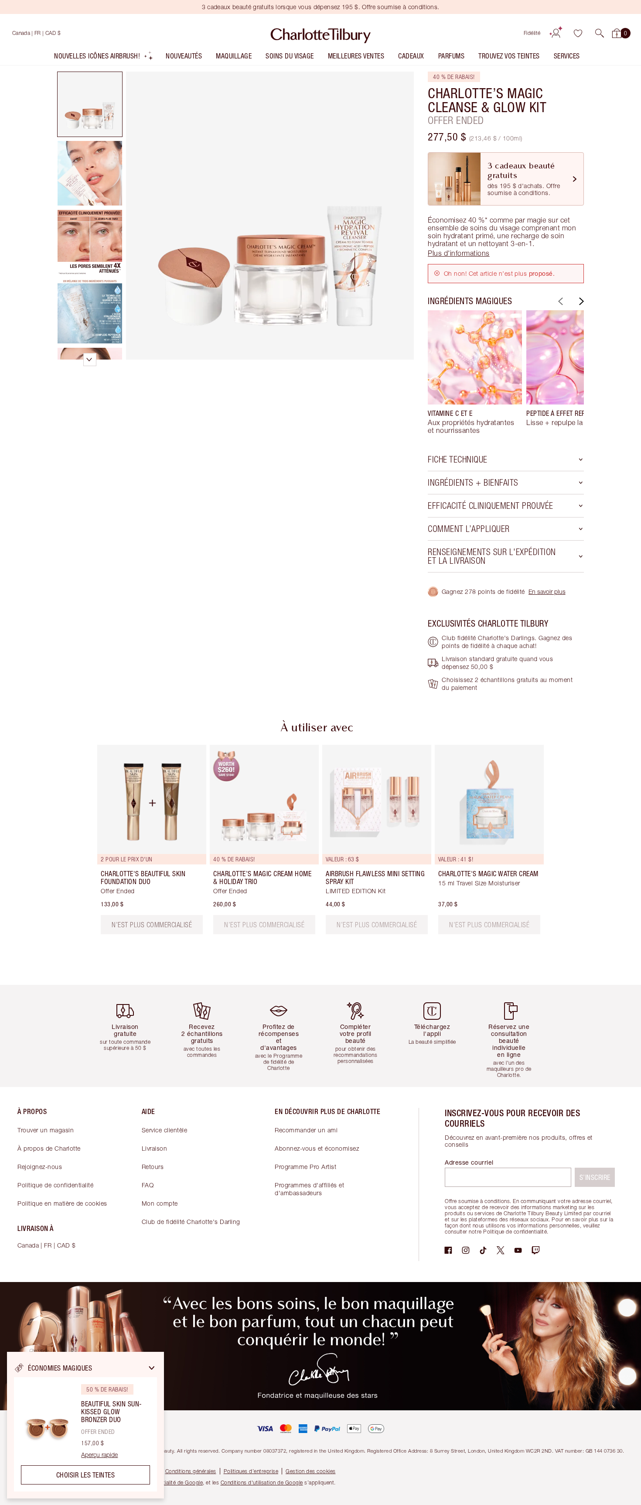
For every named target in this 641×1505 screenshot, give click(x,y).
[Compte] (556, 33)
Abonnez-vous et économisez (317, 1148)
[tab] (90, 104)
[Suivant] (580, 301)
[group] (475, 372)
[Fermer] (152, 1368)
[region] (85, 1425)
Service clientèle (165, 1130)
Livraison (154, 1148)
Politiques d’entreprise (251, 1471)
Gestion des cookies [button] (311, 1471)
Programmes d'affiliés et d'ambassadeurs (309, 1188)
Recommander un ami (306, 1130)
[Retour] (559, 301)
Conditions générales (190, 1471)
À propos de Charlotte (49, 1148)
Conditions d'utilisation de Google (262, 1482)
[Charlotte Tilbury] (320, 33)
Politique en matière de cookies (62, 1203)
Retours (153, 1166)
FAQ (148, 1185)
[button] (599, 33)
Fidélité (532, 33)
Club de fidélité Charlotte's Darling (191, 1221)
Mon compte (160, 1203)
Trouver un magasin (45, 1130)
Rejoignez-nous (39, 1166)
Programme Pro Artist (305, 1166)
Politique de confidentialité (55, 1185)
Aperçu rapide (99, 1454)
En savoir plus (547, 591)
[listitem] (103, 58)
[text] (264, 925)
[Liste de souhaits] (577, 33)
